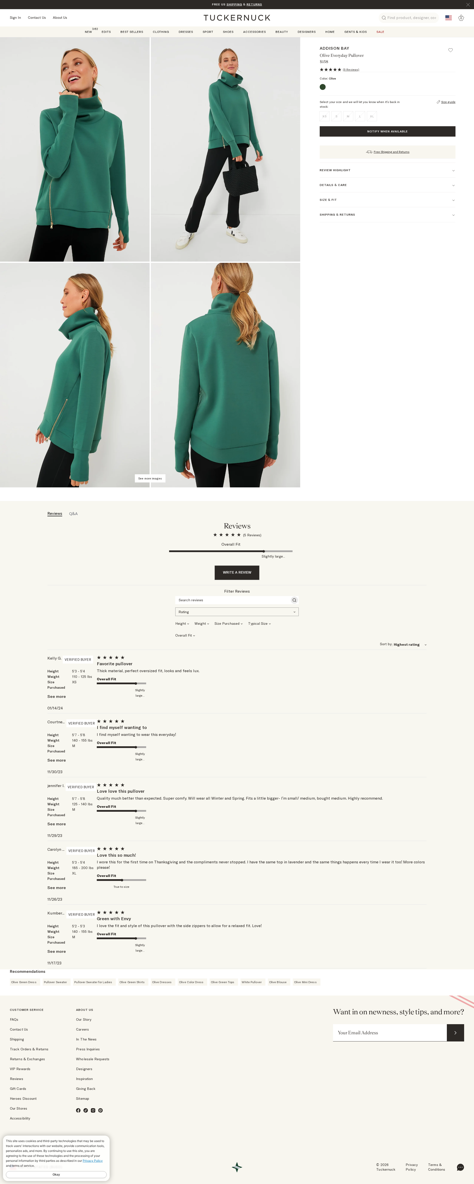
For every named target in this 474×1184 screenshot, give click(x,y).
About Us (60, 17)
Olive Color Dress (191, 982)
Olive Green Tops (223, 982)
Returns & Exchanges (27, 1059)
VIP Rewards (20, 1069)
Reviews (16, 1079)
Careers (82, 1029)
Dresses (186, 32)
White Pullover (251, 982)
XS (324, 116)
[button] (453, 48)
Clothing (161, 32)
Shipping (17, 1039)
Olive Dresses (162, 982)
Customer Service (27, 1010)
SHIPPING (234, 4)
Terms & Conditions (436, 1167)
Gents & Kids (355, 32)
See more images (150, 478)
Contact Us (37, 17)
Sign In (15, 17)
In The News (86, 1039)
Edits (106, 32)
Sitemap (82, 1098)
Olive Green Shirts (132, 982)
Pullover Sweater (55, 982)
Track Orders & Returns (29, 1049)
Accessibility (20, 1118)
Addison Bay (334, 48)
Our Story (83, 1019)
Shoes (228, 32)
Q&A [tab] (73, 513)
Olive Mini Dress (305, 982)
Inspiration (84, 1079)
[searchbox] (232, 600)
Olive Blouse (278, 982)
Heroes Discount (23, 1098)
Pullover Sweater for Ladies (93, 982)
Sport (208, 32)
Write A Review (237, 572)
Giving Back (85, 1088)
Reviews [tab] (54, 513)
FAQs (14, 1019)
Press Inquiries (88, 1049)
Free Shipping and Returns (392, 152)
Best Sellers (131, 32)
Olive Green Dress (24, 982)
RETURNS (254, 4)
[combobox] (237, 611)
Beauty (282, 32)
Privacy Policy (412, 1167)
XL (372, 116)
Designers (307, 32)
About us (84, 1010)
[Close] (468, 5)
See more (56, 696)
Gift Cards (18, 1088)
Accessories (254, 32)
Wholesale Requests (92, 1059)
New (88, 31)
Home (330, 32)
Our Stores (18, 1108)
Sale (380, 32)
